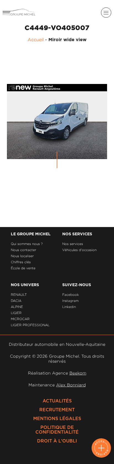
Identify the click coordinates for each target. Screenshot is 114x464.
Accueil (36, 39)
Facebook (70, 294)
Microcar (20, 319)
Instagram (70, 300)
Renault (19, 294)
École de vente (23, 268)
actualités (57, 401)
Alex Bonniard (71, 385)
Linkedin (69, 307)
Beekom (77, 373)
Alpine (17, 307)
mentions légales (57, 418)
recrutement (57, 410)
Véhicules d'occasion (79, 250)
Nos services (72, 244)
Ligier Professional (30, 325)
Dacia (16, 300)
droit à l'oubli (57, 441)
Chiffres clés (21, 262)
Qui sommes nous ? (27, 244)
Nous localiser (22, 256)
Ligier (16, 313)
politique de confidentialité (57, 429)
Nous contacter (23, 250)
